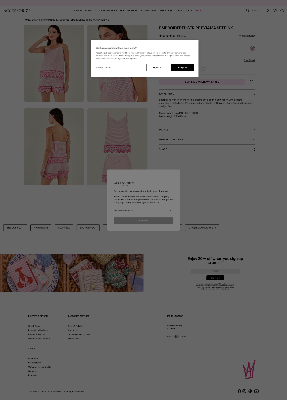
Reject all (157, 67)
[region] (145, 58)
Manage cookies (104, 67)
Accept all (182, 67)
